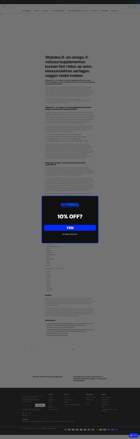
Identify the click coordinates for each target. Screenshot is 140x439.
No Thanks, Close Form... (70, 234)
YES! (70, 227)
